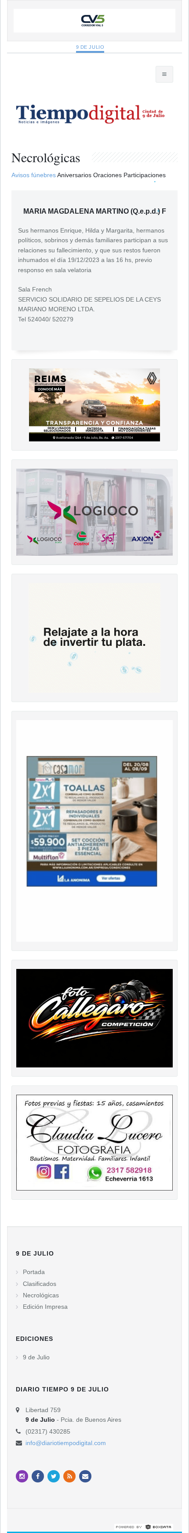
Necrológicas (41, 1295)
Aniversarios (74, 174)
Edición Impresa (45, 1306)
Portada (34, 1271)
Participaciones (145, 174)
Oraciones (107, 174)
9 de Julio (90, 47)
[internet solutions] (143, 1526)
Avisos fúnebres (33, 174)
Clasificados (39, 1283)
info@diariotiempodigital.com (65, 1442)
